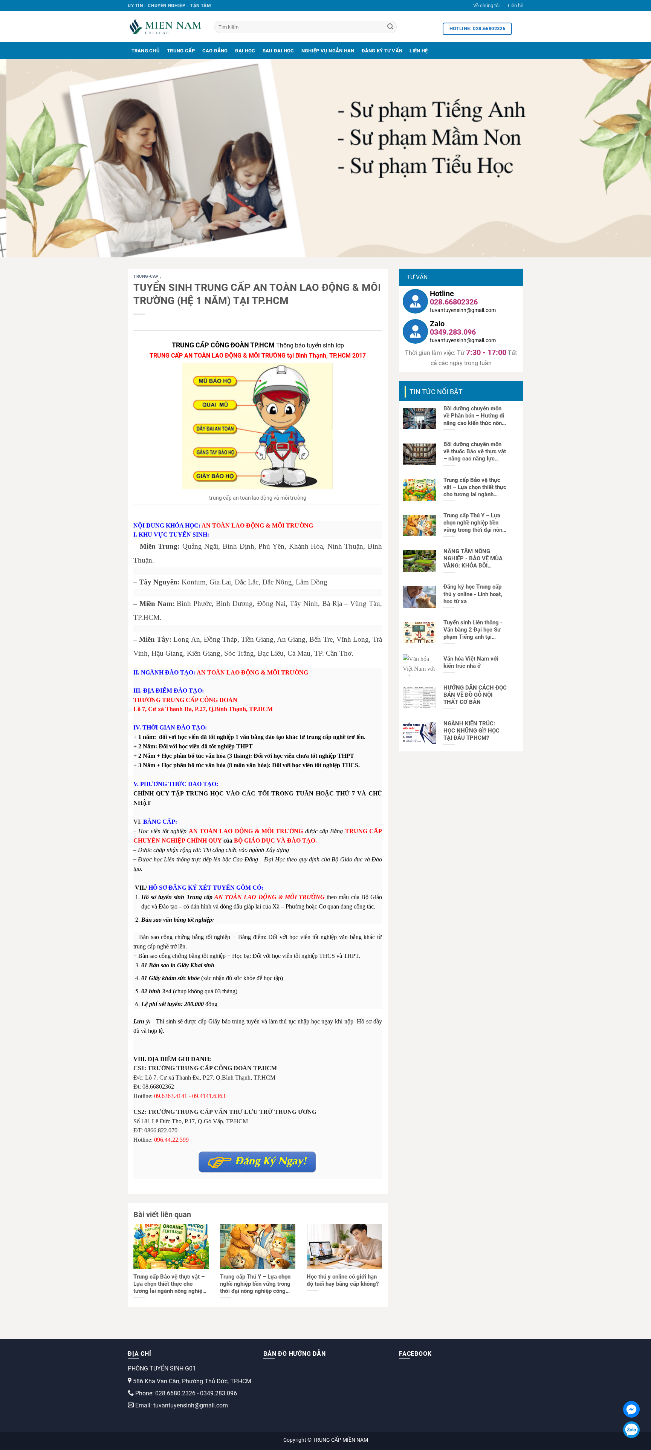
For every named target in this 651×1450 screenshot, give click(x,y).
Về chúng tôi (486, 5)
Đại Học (245, 51)
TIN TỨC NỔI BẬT (436, 392)
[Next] (628, 158)
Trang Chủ (145, 51)
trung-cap (146, 276)
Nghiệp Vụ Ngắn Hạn (328, 51)
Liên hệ (515, 5)
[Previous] (22, 158)
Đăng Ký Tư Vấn (382, 51)
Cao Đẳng (215, 51)
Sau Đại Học (278, 51)
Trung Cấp (181, 51)
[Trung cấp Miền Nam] (165, 27)
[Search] (390, 27)
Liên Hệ (419, 51)
